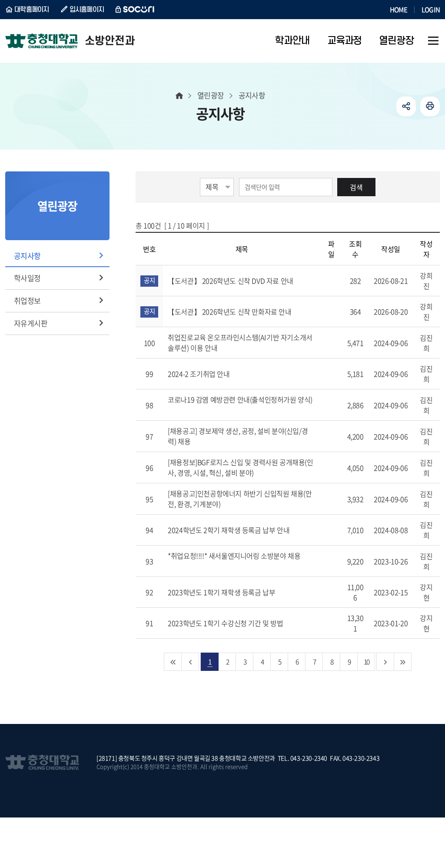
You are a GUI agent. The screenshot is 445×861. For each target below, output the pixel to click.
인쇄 (430, 106)
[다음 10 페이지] (385, 662)
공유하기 (406, 106)
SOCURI (135, 9)
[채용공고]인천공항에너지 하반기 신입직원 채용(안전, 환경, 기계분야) (240, 498)
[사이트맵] (433, 40)
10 (366, 662)
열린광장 (210, 95)
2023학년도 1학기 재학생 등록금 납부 (222, 592)
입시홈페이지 (87, 9)
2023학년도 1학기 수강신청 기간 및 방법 (226, 623)
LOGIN (431, 9)
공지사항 (27, 255)
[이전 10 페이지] (190, 662)
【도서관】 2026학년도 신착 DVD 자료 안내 (231, 280)
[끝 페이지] (403, 662)
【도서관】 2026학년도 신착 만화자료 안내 (230, 311)
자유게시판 (30, 323)
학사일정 (27, 277)
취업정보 (27, 300)
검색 (356, 187)
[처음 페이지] (173, 662)
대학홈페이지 (31, 9)
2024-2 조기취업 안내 (199, 374)
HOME (398, 9)
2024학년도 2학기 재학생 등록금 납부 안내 (229, 530)
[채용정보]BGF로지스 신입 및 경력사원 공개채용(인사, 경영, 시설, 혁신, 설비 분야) (240, 467)
